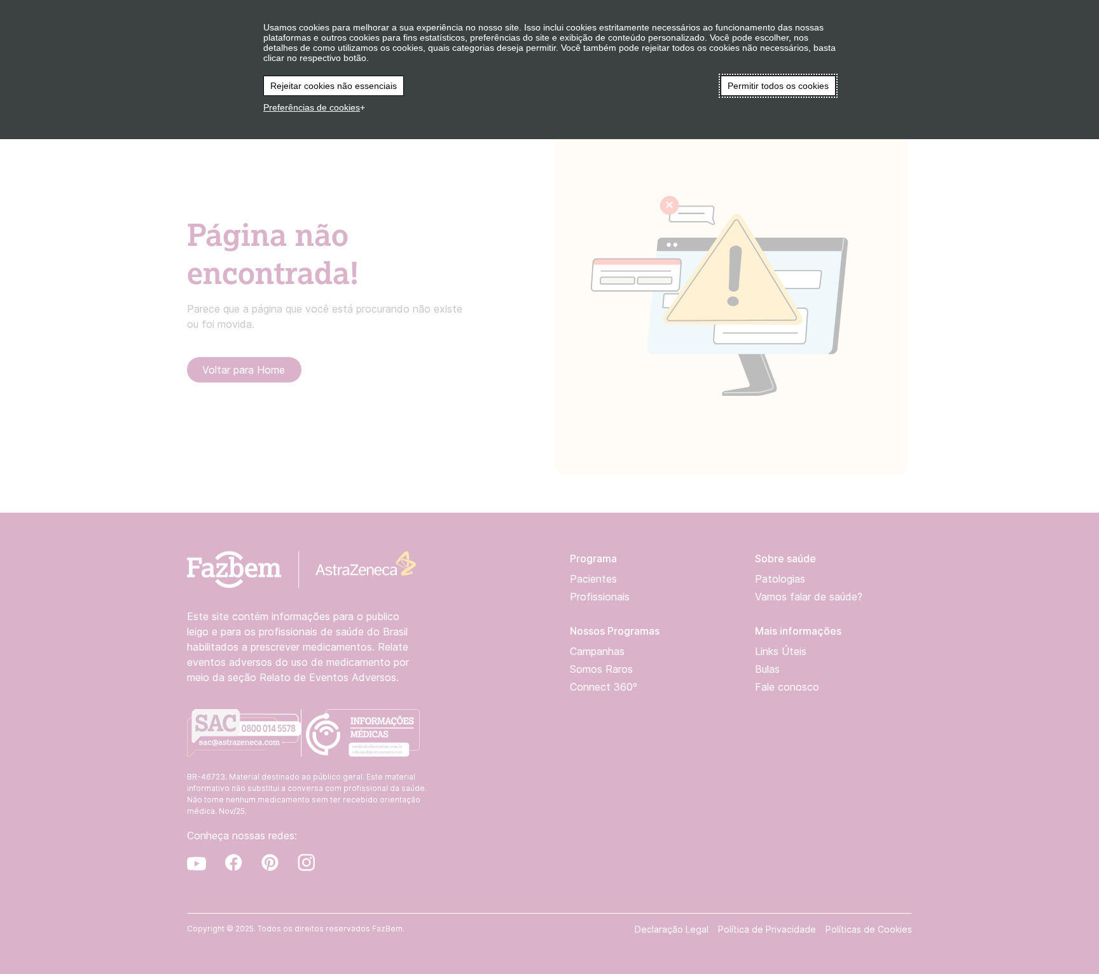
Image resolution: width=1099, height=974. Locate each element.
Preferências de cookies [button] (311, 107)
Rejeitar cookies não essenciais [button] (333, 86)
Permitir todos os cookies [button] (778, 86)
